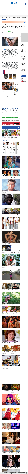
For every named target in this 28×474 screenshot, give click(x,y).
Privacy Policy (16, 473)
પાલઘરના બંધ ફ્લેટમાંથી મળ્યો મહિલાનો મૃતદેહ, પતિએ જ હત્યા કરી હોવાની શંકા (23, 45)
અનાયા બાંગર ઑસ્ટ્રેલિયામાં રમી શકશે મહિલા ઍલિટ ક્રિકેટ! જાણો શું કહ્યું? (23, 70)
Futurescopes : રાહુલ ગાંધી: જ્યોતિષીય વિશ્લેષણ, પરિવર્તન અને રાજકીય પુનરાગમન (23, 51)
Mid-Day (11, 1)
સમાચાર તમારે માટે (8, 17)
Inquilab (13, 1)
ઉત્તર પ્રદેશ (3, 49)
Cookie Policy (20, 473)
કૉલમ (11, 17)
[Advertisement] (14, 10)
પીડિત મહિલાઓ (5, 109)
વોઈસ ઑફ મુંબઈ (19, 17)
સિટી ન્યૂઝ (3, 17)
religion (14, 120)
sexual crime (12, 120)
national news (5, 121)
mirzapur (6, 120)
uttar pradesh (3, 120)
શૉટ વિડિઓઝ (14, 17)
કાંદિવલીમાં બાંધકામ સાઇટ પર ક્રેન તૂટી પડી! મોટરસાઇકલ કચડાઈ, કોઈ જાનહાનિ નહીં (23, 65)
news (8, 121)
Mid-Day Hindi (16, 1)
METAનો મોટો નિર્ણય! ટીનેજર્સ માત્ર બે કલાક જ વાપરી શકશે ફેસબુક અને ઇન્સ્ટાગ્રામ (23, 60)
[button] (16, 76)
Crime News (9, 120)
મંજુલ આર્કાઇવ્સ (24, 17)
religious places (17, 120)
